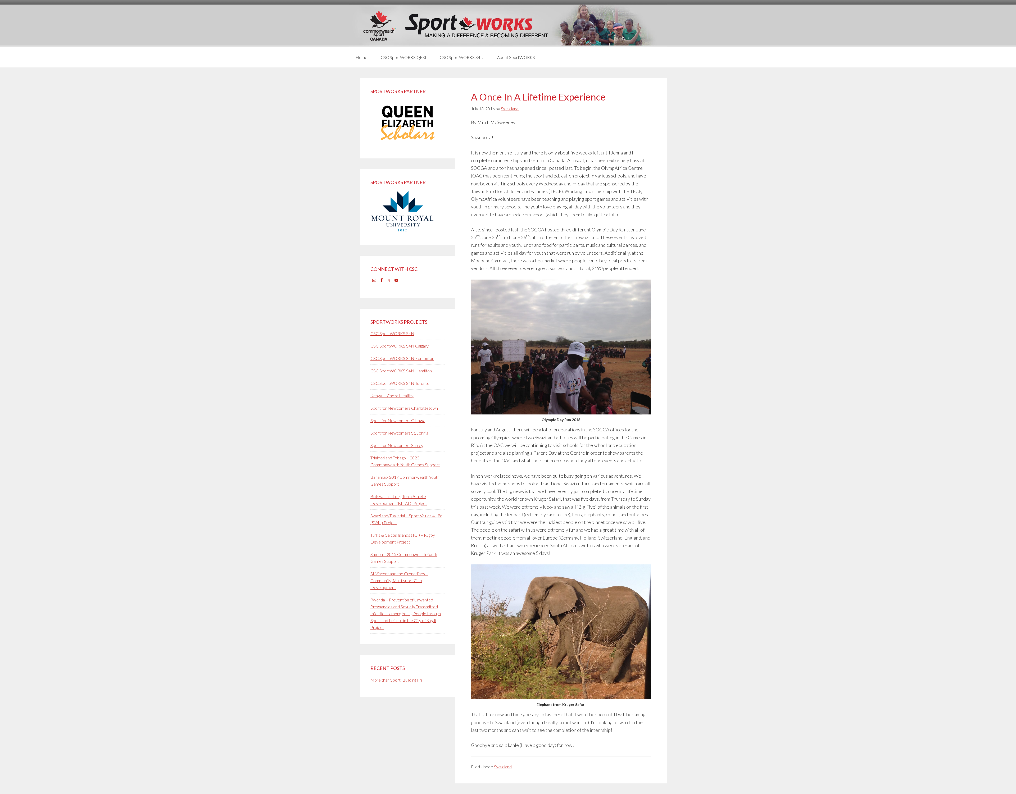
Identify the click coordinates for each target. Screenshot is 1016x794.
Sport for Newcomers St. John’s (399, 432)
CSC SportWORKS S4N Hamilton (401, 370)
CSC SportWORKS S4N (392, 333)
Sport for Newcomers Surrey (396, 445)
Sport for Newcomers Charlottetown (404, 407)
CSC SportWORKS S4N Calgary (399, 345)
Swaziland (503, 766)
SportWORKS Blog (508, 25)
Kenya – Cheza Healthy (392, 395)
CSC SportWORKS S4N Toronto (399, 383)
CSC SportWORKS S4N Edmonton (402, 358)
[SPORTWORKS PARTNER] (407, 144)
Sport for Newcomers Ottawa (397, 420)
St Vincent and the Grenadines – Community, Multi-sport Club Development (399, 580)
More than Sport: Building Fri (396, 679)
